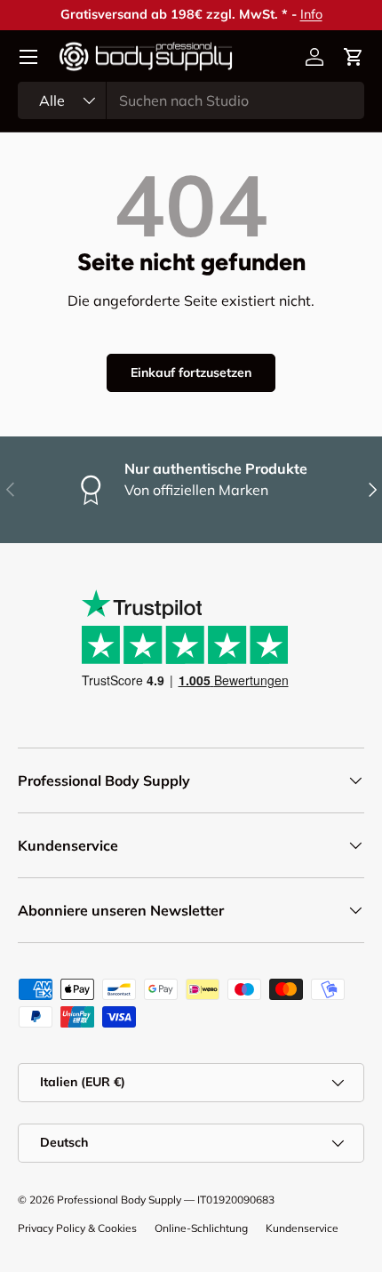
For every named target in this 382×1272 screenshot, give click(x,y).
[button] (353, 56)
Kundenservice (302, 1228)
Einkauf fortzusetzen (191, 372)
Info (311, 14)
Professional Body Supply (119, 1199)
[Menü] (28, 56)
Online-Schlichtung (201, 1228)
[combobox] (191, 100)
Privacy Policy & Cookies (77, 1228)
